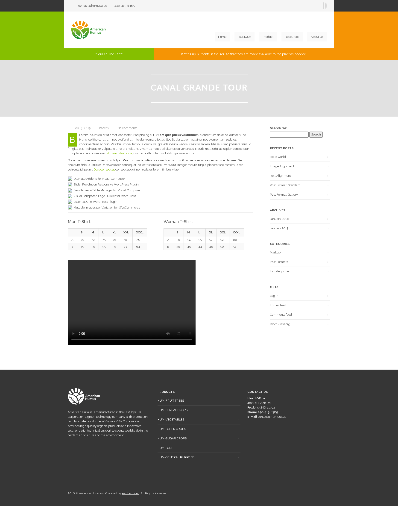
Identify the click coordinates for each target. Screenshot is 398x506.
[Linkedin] (326, 5)
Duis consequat (104, 169)
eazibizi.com (130, 493)
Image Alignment (282, 166)
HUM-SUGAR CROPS (172, 438)
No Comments (127, 128)
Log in (274, 295)
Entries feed (278, 305)
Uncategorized (280, 271)
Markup (275, 252)
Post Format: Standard (285, 185)
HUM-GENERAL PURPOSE (176, 457)
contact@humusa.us (92, 5)
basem (104, 128)
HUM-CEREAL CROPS (172, 410)
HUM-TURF (165, 448)
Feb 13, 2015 (82, 128)
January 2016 (279, 219)
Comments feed (281, 314)
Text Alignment (280, 175)
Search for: (278, 128)
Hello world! (278, 157)
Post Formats (279, 262)
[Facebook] (323, 5)
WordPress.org (280, 324)
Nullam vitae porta (119, 153)
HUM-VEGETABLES (171, 419)
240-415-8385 (124, 5)
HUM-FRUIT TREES (171, 400)
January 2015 (279, 228)
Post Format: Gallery (284, 194)
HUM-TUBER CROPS (172, 429)
